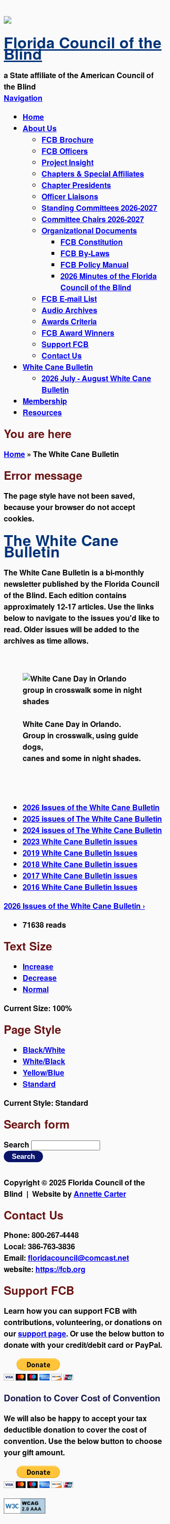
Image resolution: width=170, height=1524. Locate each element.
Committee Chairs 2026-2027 (93, 219)
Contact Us (62, 355)
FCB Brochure (68, 139)
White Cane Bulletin (58, 366)
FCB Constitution (91, 241)
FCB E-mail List (69, 298)
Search (17, 1144)
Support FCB (65, 344)
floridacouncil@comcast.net (78, 1257)
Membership (45, 400)
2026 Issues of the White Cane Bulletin (91, 807)
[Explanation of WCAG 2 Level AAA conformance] (24, 1510)
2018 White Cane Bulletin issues (80, 864)
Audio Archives (69, 310)
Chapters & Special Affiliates (93, 173)
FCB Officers (65, 150)
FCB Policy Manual (94, 264)
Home (33, 116)
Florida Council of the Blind (83, 47)
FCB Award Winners (78, 332)
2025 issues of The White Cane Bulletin (92, 818)
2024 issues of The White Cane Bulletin (92, 830)
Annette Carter (100, 1193)
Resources (42, 412)
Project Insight (68, 162)
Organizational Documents (89, 230)
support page (42, 1333)
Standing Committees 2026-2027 (99, 207)
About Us (40, 128)
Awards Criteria (69, 321)
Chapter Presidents (76, 184)
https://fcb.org (60, 1269)
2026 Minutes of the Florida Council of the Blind (108, 281)
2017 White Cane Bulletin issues (80, 875)
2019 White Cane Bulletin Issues (80, 852)
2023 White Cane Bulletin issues (80, 841)
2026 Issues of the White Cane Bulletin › (74, 905)
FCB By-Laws (85, 253)
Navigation (23, 97)
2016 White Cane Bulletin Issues (80, 886)
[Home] (7, 20)
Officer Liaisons (70, 196)
